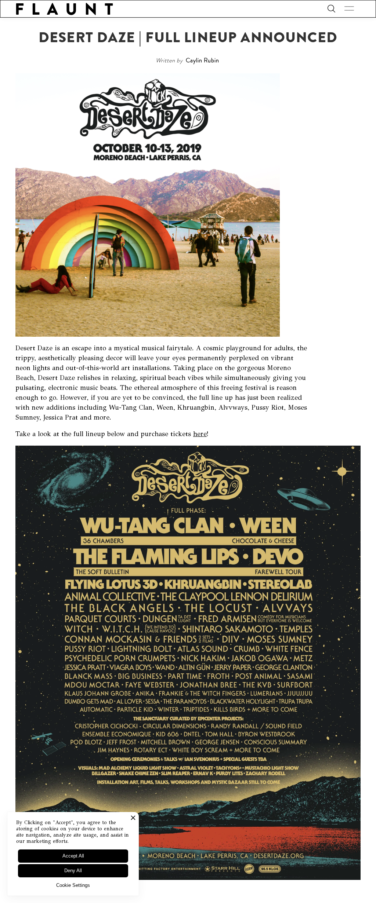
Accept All (73, 856)
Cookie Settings (73, 885)
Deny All (73, 870)
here (200, 434)
